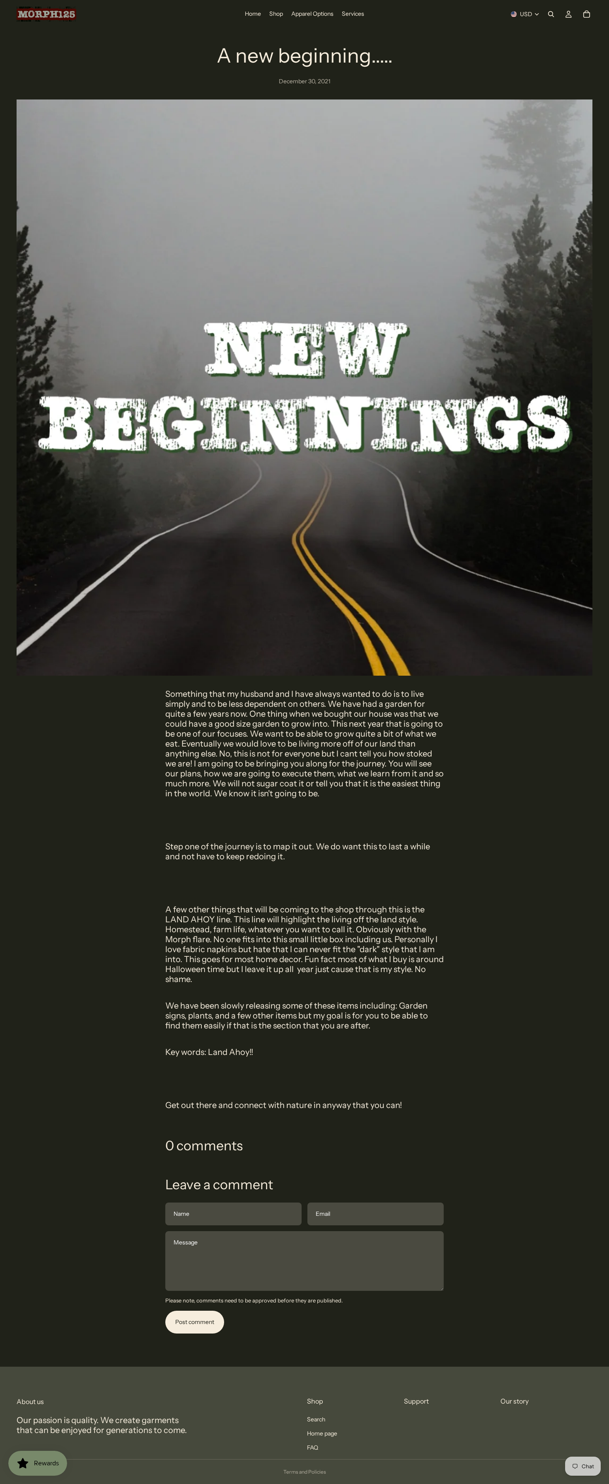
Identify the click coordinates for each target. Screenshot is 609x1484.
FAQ (312, 1447)
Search (316, 1419)
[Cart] (587, 14)
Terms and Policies (304, 1472)
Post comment (194, 1322)
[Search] (551, 14)
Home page (322, 1433)
